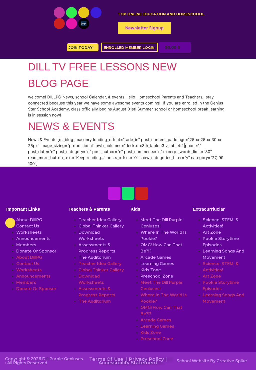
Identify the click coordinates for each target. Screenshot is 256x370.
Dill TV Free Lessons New (102, 67)
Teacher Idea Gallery (100, 219)
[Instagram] (83, 12)
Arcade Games (155, 257)
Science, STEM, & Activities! (220, 222)
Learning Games (157, 263)
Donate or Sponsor (36, 251)
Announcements (33, 238)
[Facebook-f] (96, 12)
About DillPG (29, 219)
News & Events (71, 126)
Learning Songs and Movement (223, 254)
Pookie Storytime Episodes (221, 241)
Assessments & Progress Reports (96, 248)
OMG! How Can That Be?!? (161, 248)
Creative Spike (231, 360)
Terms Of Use (106, 359)
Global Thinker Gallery (101, 226)
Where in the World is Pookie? (163, 235)
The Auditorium (94, 257)
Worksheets (29, 232)
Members (26, 244)
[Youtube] (59, 12)
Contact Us (27, 226)
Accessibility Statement (128, 362)
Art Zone (212, 232)
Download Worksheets (91, 235)
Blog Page (58, 83)
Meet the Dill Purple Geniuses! (161, 222)
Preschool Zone (156, 276)
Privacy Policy (146, 359)
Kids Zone (150, 270)
